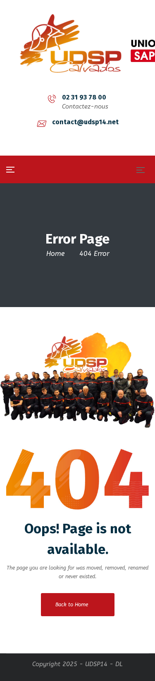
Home (55, 254)
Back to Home (71, 605)
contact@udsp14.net (85, 122)
